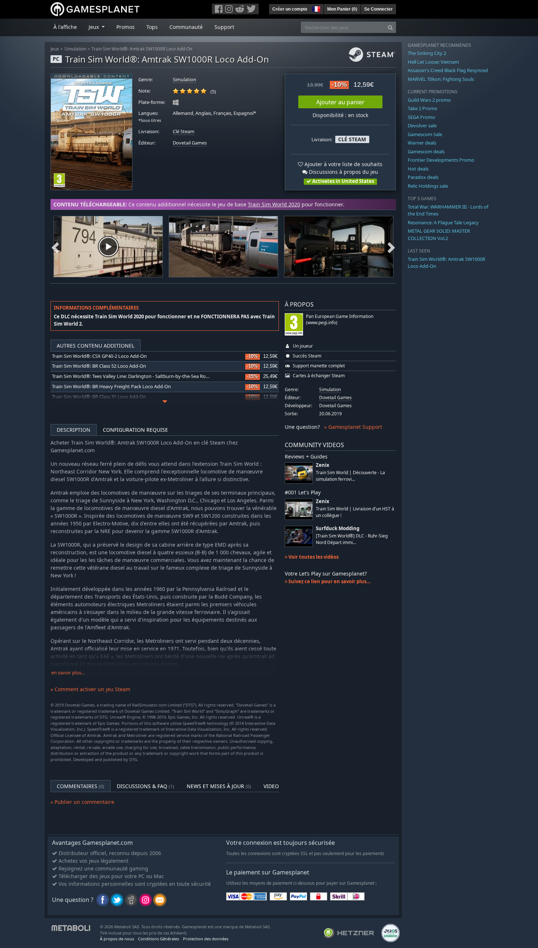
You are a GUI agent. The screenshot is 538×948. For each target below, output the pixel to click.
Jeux (55, 49)
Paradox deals (423, 177)
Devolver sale (422, 125)
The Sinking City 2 (427, 53)
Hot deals (418, 168)
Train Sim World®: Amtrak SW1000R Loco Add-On (141, 49)
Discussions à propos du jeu (342, 171)
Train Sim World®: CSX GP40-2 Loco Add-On (99, 356)
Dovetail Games (190, 143)
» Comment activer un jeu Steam (90, 689)
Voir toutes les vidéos (313, 557)
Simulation (75, 49)
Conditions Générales (158, 938)
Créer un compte (289, 9)
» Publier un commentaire (82, 801)
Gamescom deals (426, 151)
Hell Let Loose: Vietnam (433, 62)
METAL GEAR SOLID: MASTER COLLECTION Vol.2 (439, 234)
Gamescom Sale (425, 134)
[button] (315, 8)
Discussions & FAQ (145, 786)
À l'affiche (65, 26)
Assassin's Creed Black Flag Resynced (448, 70)
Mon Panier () (342, 9)
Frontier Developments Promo (441, 160)
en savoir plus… (68, 673)
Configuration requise (135, 429)
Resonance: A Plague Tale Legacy (443, 222)
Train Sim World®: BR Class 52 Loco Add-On (99, 366)
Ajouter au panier (340, 102)
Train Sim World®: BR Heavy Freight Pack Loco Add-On (111, 386)
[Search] (390, 27)
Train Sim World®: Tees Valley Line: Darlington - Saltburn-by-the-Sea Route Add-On (141, 376)
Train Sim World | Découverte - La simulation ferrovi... (350, 476)
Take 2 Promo (422, 108)
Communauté (186, 26)
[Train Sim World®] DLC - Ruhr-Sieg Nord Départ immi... (352, 539)
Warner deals (422, 142)
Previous (55, 246)
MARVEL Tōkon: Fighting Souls (441, 79)
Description (73, 429)
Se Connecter (378, 9)
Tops (152, 26)
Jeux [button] (94, 26)
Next (391, 246)
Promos (125, 26)
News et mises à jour (219, 786)
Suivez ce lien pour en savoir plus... (329, 581)
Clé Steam (183, 131)
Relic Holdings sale (428, 186)
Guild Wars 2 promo (429, 100)
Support (224, 26)
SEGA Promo (421, 117)
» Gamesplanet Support (353, 426)
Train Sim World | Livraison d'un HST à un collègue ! (355, 512)
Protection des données (205, 938)
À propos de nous (117, 938)
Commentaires (80, 786)
